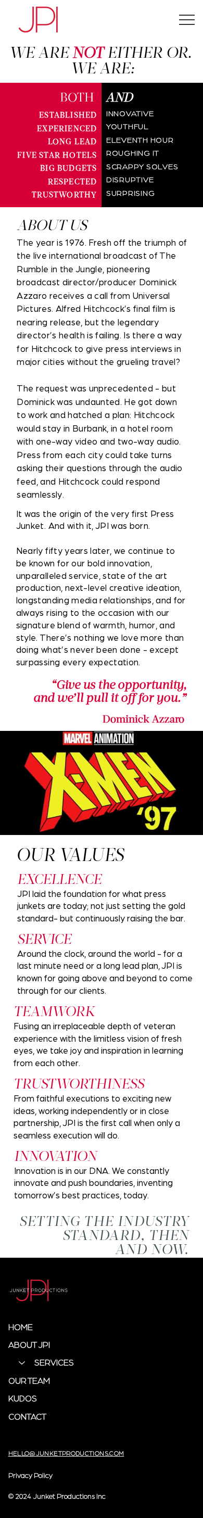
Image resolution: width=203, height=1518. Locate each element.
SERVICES (54, 1362)
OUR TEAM (29, 1380)
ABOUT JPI (29, 1344)
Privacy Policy (30, 1475)
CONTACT (27, 1416)
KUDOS (22, 1398)
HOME (20, 1327)
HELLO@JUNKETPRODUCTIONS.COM (66, 1453)
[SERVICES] (21, 1362)
